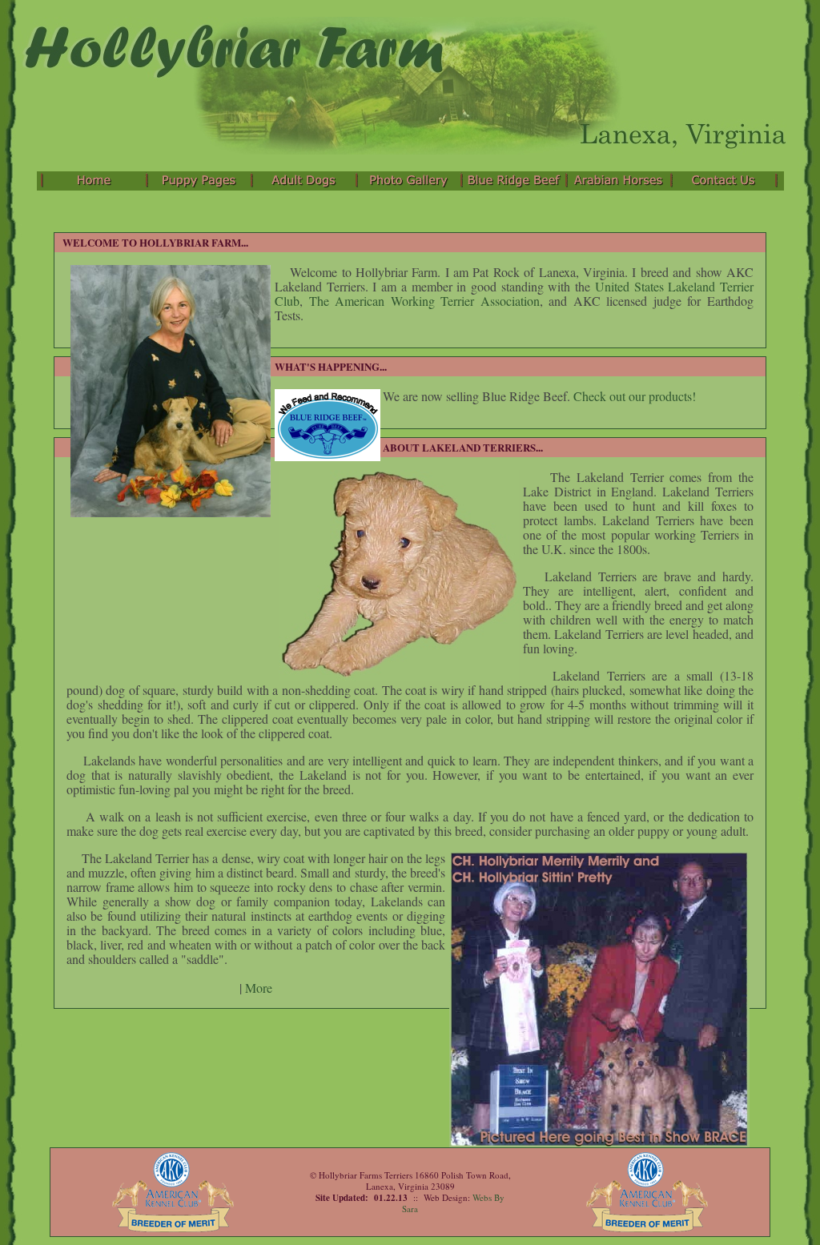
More (258, 987)
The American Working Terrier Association (424, 300)
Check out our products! (634, 396)
